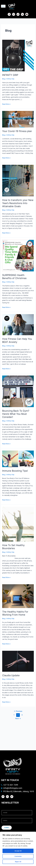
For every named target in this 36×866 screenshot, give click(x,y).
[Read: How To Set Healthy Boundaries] (18, 524)
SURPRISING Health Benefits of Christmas (14, 277)
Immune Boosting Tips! (15, 470)
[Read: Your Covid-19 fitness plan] (18, 119)
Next (18, 718)
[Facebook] (9, 14)
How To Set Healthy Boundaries (13, 547)
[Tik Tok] (18, 14)
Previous (18, 711)
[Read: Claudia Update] (18, 661)
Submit (6, 827)
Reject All (18, 861)
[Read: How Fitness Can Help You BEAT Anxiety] (18, 324)
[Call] (22, 14)
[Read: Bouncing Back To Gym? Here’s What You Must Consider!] (18, 391)
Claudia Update (11, 675)
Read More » (6, 104)
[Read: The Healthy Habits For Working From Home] (18, 596)
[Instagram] (13, 14)
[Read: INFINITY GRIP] (18, 55)
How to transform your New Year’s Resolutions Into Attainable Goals (17, 203)
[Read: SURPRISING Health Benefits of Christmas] (18, 255)
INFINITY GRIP (10, 75)
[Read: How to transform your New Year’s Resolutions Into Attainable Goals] (18, 180)
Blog (3, 79)
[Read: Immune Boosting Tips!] (18, 459)
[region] (18, 849)
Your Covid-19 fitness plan (17, 131)
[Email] (26, 14)
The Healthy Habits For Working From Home (15, 613)
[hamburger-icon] (3, 6)
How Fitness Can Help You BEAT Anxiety (17, 340)
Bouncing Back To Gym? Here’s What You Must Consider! (15, 413)
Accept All (18, 851)
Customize (18, 856)
